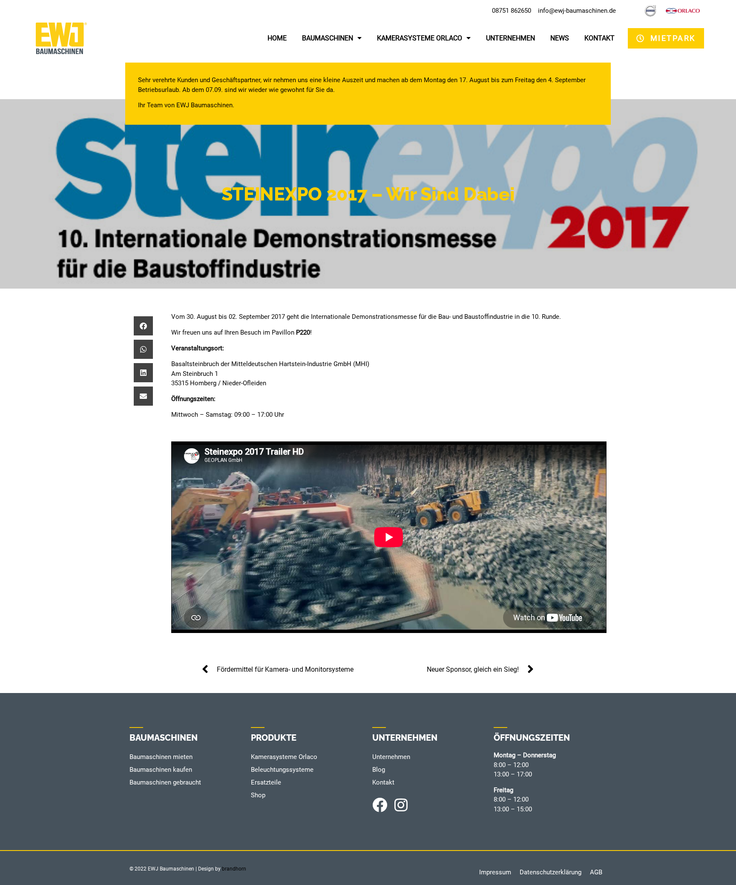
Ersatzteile (266, 782)
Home (277, 38)
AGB (596, 872)
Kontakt (599, 38)
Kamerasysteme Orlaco (284, 757)
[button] (143, 325)
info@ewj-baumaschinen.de (577, 10)
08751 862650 (511, 10)
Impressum (495, 872)
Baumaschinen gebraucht (165, 782)
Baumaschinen (327, 38)
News (559, 38)
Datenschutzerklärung (550, 872)
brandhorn (234, 869)
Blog (378, 769)
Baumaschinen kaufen (160, 769)
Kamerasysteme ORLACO (419, 38)
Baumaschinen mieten (161, 757)
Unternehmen (510, 38)
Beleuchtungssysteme (282, 769)
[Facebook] (379, 804)
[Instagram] (401, 804)
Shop (258, 795)
